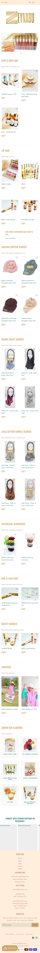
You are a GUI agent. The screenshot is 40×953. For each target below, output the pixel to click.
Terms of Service (10, 934)
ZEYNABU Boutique (21, 943)
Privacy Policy (20, 934)
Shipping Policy (20, 882)
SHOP (20, 869)
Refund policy (29, 934)
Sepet (33, 2)
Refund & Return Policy (20, 879)
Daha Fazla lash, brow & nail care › (12, 584)
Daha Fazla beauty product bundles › (13, 630)
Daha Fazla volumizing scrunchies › (12, 530)
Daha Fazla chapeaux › (8, 673)
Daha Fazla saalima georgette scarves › (13, 253)
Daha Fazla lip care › (7, 156)
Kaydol (35, 925)
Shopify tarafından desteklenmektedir (19, 946)
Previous (2, 42)
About (20, 861)
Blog (20, 864)
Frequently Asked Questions (20, 876)
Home (20, 858)
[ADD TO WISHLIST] (17, 75)
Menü (5, 2)
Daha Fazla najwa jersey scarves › (11, 345)
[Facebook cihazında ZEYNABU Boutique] (33, 938)
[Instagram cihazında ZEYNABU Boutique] (37, 938)
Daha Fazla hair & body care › (10, 67)
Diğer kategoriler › (7, 734)
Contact (20, 866)
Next (37, 42)
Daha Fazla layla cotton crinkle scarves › (13, 438)
